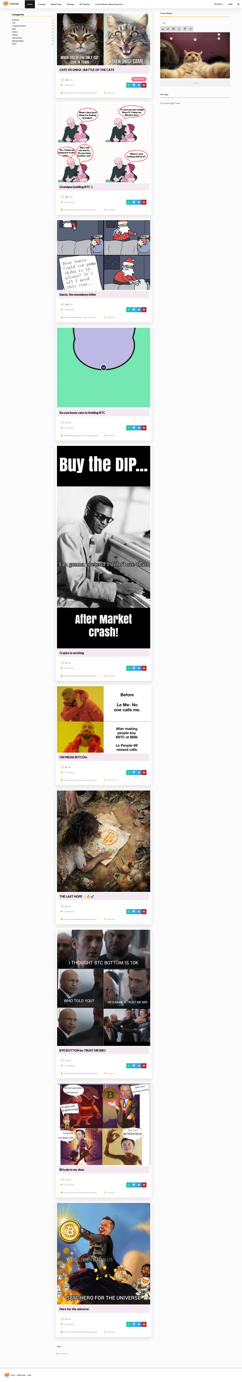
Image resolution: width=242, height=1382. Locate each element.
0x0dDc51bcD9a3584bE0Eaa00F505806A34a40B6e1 (80, 1332)
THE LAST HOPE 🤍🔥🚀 (76, 896)
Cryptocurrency (19, 25)
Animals (15, 19)
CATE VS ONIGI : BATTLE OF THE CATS (86, 70)
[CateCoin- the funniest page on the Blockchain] (6, 3)
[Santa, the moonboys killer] (103, 255)
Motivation (17, 38)
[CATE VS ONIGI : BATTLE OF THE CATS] (103, 39)
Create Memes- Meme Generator (109, 4)
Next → (60, 1346)
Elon (14, 29)
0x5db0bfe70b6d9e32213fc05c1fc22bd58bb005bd (81, 435)
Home (29, 4)
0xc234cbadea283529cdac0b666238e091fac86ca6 (80, 1073)
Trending (41, 4)
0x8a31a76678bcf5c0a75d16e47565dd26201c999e (80, 93)
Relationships (18, 41)
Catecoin (14, 4)
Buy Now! (219, 4)
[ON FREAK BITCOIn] (103, 719)
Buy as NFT (139, 79)
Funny (14, 32)
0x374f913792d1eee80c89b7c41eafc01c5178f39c (80, 210)
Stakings (70, 4)
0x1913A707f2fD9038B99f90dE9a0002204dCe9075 (80, 919)
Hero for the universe (74, 1309)
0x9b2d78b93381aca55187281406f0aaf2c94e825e (80, 676)
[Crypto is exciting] (103, 547)
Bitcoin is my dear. (72, 1169)
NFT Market (85, 4)
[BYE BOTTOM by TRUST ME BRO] (103, 988)
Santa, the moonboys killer (77, 294)
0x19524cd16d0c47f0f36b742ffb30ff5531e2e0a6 (80, 1192)
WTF (14, 44)
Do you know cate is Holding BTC (82, 412)
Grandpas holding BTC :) (76, 187)
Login (29, 1375)
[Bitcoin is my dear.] (103, 1124)
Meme (15, 35)
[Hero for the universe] (103, 1254)
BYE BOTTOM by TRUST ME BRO (82, 1050)
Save (196, 83)
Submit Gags (56, 4)
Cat (13, 22)
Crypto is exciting (71, 653)
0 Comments (69, 85)
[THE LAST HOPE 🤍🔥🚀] (103, 841)
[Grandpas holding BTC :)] (103, 142)
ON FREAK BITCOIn (73, 757)
